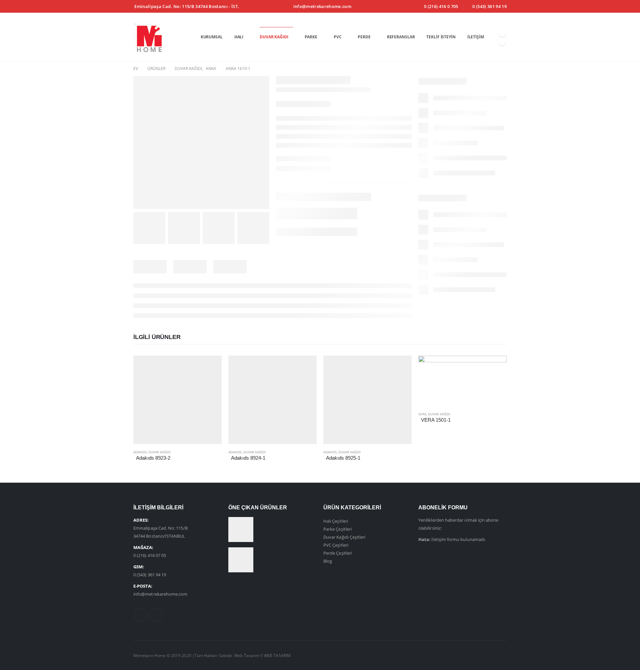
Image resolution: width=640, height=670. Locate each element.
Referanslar (401, 37)
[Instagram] (502, 41)
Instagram (156, 615)
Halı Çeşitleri (335, 521)
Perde (364, 37)
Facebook (140, 615)
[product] (177, 400)
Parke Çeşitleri (337, 529)
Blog (327, 561)
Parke (311, 37)
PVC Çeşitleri (335, 545)
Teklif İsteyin (440, 37)
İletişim (475, 37)
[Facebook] (502, 32)
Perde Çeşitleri (337, 553)
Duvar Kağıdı (274, 37)
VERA (422, 414)
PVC (338, 37)
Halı (239, 37)
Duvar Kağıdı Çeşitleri (344, 537)
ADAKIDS (140, 452)
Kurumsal (212, 37)
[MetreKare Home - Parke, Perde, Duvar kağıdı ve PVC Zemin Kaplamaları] (147, 37)
